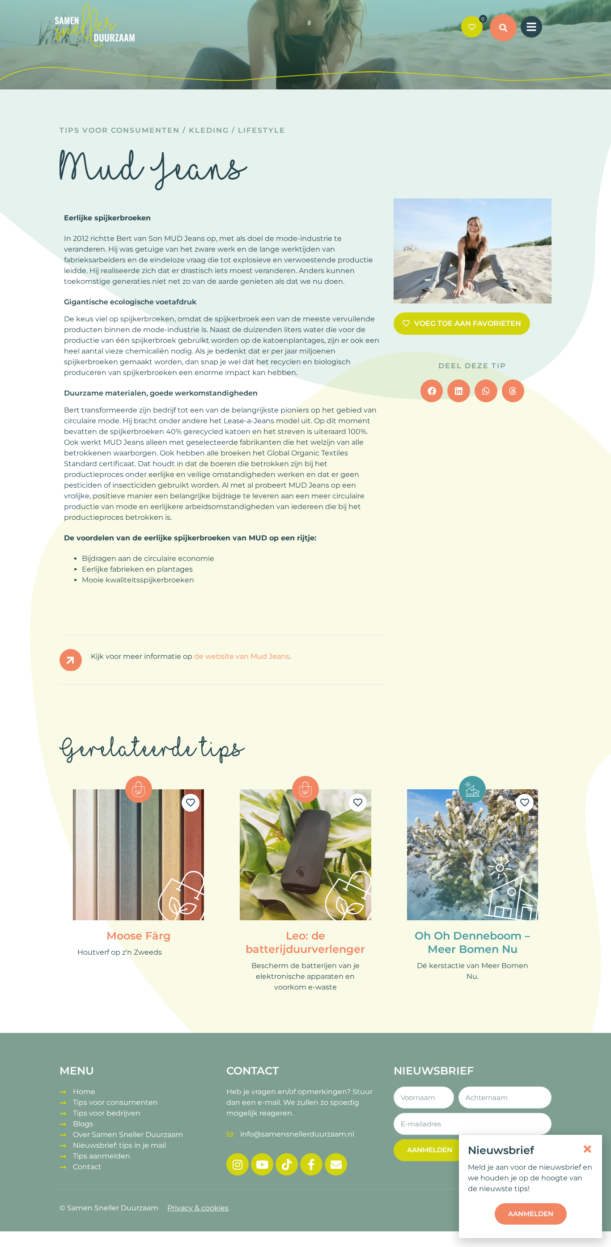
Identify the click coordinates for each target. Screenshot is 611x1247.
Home (84, 1091)
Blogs (83, 1124)
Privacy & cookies (198, 1208)
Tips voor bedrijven (106, 1113)
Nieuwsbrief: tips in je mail (119, 1145)
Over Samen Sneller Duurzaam (128, 1134)
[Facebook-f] (311, 1164)
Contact (87, 1167)
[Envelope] (336, 1164)
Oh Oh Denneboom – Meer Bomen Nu (472, 942)
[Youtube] (262, 1164)
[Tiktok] (287, 1164)
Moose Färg (138, 935)
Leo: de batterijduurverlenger (305, 942)
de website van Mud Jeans (241, 656)
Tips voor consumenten (119, 130)
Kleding (209, 130)
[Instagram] (237, 1164)
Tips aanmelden (101, 1156)
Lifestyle (261, 130)
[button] (503, 27)
